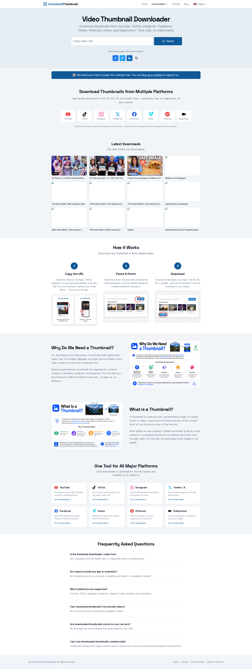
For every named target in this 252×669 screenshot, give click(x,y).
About (176, 662)
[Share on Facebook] (115, 58)
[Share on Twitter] (122, 58)
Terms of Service (215, 662)
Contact (176, 4)
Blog (186, 4)
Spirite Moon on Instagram (176, 204)
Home (145, 4)
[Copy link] (136, 58)
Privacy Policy (197, 662)
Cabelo (130, 230)
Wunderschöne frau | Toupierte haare (181, 230)
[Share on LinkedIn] (129, 58)
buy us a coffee (152, 75)
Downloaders (158, 4)
